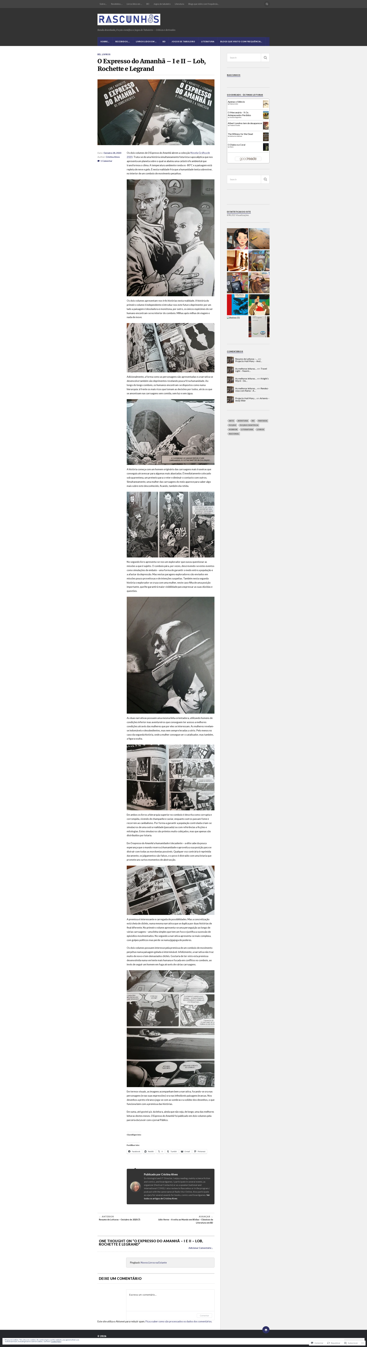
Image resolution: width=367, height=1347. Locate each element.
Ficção (232, 425)
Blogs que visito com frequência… (203, 4)
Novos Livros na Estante (154, 1262)
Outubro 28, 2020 (112, 153)
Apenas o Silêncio (236, 101)
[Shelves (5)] (233, 317)
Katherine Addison (236, 136)
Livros (106, 54)
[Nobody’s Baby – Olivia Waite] (259, 305)
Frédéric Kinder (235, 125)
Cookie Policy (56, 1341)
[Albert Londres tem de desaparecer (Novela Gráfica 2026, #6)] (266, 128)
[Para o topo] (266, 1329)
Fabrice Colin (234, 104)
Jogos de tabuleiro (162, 4)
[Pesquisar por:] (248, 57)
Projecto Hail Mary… (245, 398)
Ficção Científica (249, 425)
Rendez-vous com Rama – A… (252, 389)
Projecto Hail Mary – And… (248, 361)
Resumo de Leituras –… (246, 358)
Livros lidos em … (134, 4)
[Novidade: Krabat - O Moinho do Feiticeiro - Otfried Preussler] (237, 305)
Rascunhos (233, 75)
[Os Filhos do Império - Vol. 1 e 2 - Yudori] (237, 239)
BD (147, 4)
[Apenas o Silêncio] (266, 106)
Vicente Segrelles (235, 117)
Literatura (179, 4)
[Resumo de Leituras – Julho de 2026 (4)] (237, 283)
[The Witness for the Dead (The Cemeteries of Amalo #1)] (266, 140)
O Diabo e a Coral (236, 144)
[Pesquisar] (265, 57)
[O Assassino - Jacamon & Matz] (259, 261)
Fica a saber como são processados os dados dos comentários (179, 1321)
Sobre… (103, 4)
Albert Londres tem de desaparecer (245, 123)
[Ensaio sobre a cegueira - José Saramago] (259, 327)
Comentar (204, 1315)
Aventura (243, 421)
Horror (233, 429)
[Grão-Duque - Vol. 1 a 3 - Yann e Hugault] (259, 283)
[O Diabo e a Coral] (266, 150)
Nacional (234, 434)
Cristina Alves (113, 157)
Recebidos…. (116, 4)
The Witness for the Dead (240, 134)
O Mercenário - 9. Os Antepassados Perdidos (239, 113)
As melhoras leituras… (246, 368)
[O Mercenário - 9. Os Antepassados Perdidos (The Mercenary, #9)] (266, 118)
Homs (232, 147)
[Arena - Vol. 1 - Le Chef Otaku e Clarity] (259, 239)
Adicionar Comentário (200, 1248)
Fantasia (262, 421)
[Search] (267, 4)
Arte (231, 421)
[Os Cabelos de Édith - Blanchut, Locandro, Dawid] (237, 261)
